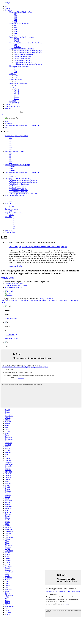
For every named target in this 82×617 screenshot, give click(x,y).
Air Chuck (13, 87)
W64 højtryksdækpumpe (22, 58)
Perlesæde (12, 74)
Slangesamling (14, 103)
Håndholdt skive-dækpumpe (19, 24)
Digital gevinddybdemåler (18, 83)
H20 (10, 138)
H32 (15, 16)
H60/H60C (17, 47)
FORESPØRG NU (7, 278)
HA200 (16, 41)
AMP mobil (49, 299)
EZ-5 (15, 77)
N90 (15, 72)
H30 (15, 14)
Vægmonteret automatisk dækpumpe (21, 49)
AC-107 (16, 97)
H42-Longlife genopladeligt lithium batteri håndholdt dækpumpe (38, 247)
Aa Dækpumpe (22, 300)
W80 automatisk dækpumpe (23, 60)
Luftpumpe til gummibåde (37, 300)
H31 (15, 25)
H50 (15, 22)
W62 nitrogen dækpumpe (22, 56)
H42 (15, 45)
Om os (7, 8)
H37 (15, 18)
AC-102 (16, 91)
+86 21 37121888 (11, 335)
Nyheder (8, 104)
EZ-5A (16, 76)
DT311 (16, 85)
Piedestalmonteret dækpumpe (19, 66)
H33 (15, 27)
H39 (15, 31)
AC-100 (16, 89)
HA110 (11, 168)
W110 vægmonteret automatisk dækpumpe (28, 64)
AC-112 (16, 99)
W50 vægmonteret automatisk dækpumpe (28, 50)
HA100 (16, 39)
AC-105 (16, 93)
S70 (15, 70)
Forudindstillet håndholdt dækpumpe (21, 37)
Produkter (8, 10)
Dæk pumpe (51, 300)
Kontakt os (8, 108)
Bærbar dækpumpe (15, 79)
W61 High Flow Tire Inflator (23, 54)
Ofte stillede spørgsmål (12, 106)
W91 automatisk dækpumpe (23, 62)
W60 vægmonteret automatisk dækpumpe (28, 52)
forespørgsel (13, 266)
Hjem (7, 6)
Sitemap (41, 299)
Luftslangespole (61, 300)
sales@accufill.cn (11, 319)
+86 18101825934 (11, 338)
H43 (15, 33)
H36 (15, 29)
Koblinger (12, 101)
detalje (20, 266)
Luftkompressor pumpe (9, 300)
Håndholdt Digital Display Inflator (21, 12)
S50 (15, 68)
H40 (15, 20)
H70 (10, 149)
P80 (15, 81)
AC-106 (16, 95)
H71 (15, 35)
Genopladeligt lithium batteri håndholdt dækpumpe (26, 43)
